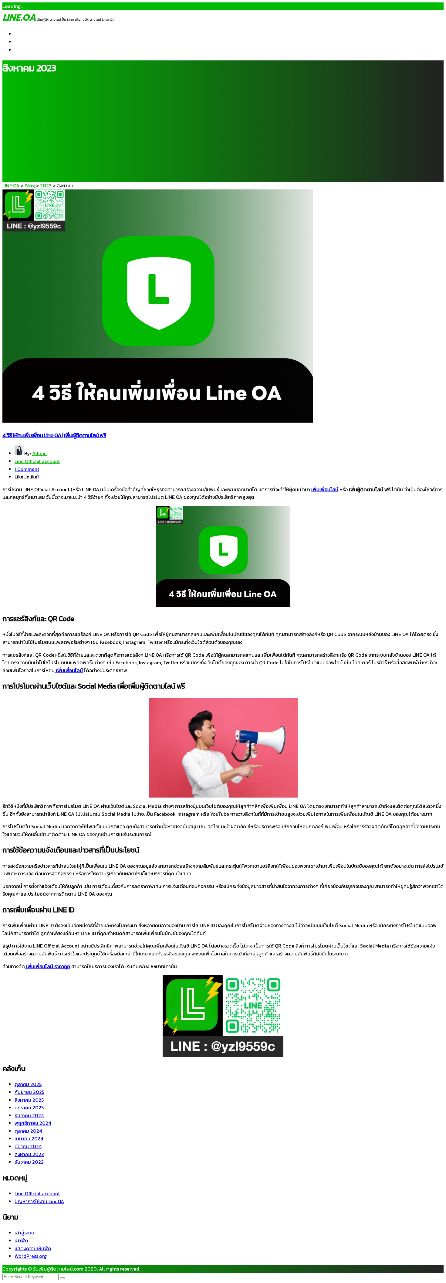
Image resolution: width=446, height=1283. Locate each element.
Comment (27, 469)
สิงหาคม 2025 (29, 1100)
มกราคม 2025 (29, 1107)
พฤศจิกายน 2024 (33, 1123)
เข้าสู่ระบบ (24, 1232)
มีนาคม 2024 (28, 1146)
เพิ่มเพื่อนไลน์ (324, 489)
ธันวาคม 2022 (29, 1162)
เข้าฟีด (21, 1240)
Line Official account (37, 461)
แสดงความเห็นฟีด (33, 1248)
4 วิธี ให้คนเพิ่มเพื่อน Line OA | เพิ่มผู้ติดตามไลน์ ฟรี (54, 435)
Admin (39, 453)
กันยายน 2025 (29, 1092)
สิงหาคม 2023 (29, 1154)
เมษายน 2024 (29, 1138)
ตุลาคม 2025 (28, 1084)
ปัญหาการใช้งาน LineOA (39, 1201)
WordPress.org (31, 1256)
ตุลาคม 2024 (28, 1131)
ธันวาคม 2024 (29, 1115)
